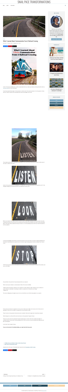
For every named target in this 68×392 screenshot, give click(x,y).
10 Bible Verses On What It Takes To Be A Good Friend (15, 343)
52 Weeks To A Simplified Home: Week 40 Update (36, 375)
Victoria (5, 43)
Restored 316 (44, 390)
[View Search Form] (65, 5)
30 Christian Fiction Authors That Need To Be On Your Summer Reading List (56, 58)
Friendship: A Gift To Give (30, 347)
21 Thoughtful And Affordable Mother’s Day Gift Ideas (56, 74)
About (8, 5)
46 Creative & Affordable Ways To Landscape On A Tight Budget (56, 89)
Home (4, 5)
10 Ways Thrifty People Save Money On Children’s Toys (13, 375)
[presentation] (56, 51)
